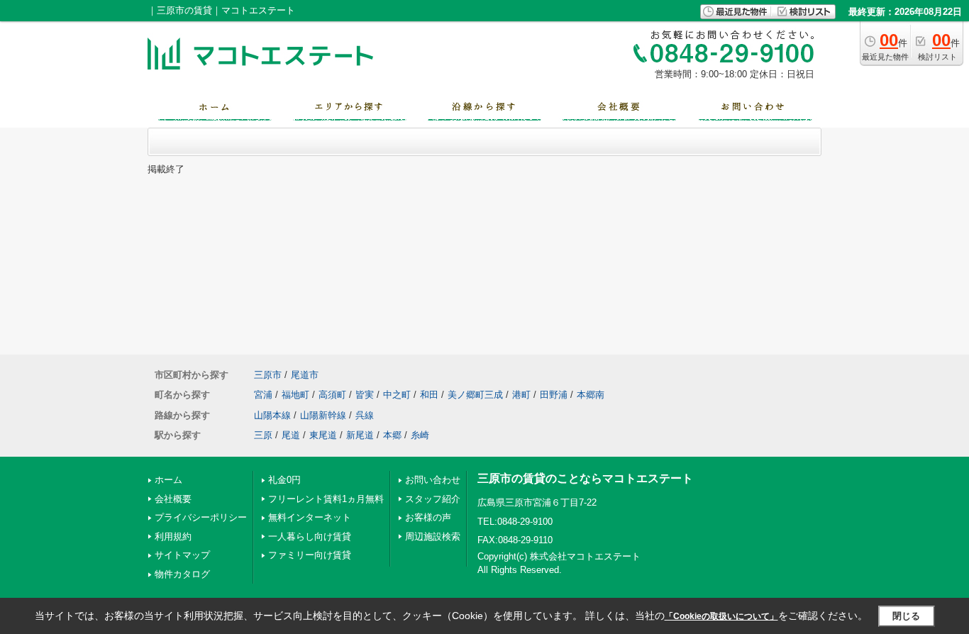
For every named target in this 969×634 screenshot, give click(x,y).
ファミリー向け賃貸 (309, 555)
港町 (521, 394)
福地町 (295, 394)
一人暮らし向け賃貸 (309, 536)
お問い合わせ (432, 479)
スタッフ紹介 (432, 499)
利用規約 (173, 536)
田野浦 (553, 394)
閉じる (906, 616)
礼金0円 (284, 479)
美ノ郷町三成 (475, 394)
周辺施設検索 (432, 536)
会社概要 (173, 499)
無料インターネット (309, 517)
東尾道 (323, 435)
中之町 (397, 394)
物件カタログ (182, 574)
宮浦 (263, 394)
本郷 (392, 435)
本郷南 (590, 394)
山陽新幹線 (323, 415)
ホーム (168, 479)
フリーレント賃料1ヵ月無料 (326, 499)
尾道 (291, 435)
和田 (429, 394)
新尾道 (360, 435)
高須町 (332, 394)
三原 (263, 435)
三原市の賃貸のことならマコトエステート (585, 478)
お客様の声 (428, 517)
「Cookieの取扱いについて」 (721, 616)
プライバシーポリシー (201, 517)
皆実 (364, 394)
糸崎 (420, 435)
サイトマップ (182, 555)
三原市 (268, 374)
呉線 (364, 415)
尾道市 (305, 374)
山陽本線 (272, 415)
